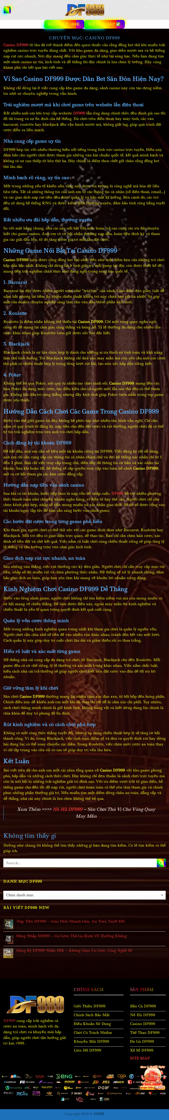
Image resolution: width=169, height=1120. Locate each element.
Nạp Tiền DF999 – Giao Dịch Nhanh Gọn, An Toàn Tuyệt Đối (71, 921)
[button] (7, 10)
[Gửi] (161, 862)
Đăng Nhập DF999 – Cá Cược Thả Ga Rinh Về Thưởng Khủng (72, 936)
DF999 (9, 1020)
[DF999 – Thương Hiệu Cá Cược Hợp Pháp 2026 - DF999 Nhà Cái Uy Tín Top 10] (84, 10)
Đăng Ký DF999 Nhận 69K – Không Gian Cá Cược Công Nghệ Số (74, 950)
